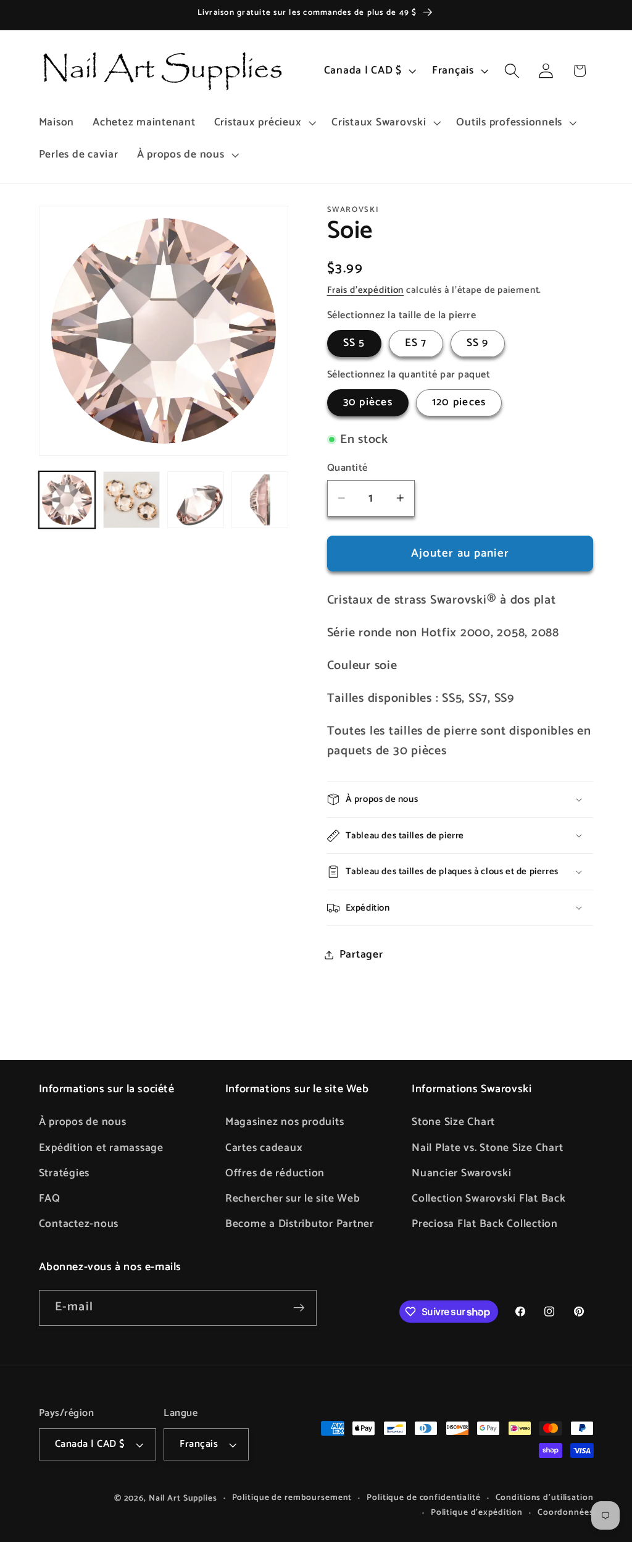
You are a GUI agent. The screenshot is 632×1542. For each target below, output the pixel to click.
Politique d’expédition (477, 1512)
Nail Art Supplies (183, 1498)
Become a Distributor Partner (299, 1223)
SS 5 (354, 343)
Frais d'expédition (365, 290)
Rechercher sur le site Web (292, 1198)
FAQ (49, 1198)
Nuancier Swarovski (462, 1173)
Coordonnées (566, 1512)
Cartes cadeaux (264, 1147)
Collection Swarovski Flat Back (489, 1198)
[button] (264, 123)
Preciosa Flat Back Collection (485, 1223)
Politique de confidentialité (424, 1497)
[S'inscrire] (299, 1308)
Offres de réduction (275, 1173)
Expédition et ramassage (101, 1147)
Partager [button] (361, 954)
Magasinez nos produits (284, 1122)
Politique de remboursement (292, 1497)
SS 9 (478, 343)
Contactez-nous (79, 1223)
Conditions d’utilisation (545, 1497)
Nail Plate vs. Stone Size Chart (487, 1147)
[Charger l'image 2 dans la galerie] (131, 499)
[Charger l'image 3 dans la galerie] (195, 499)
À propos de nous (83, 1122)
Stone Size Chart (453, 1122)
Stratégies (64, 1173)
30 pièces (368, 402)
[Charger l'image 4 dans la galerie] (259, 499)
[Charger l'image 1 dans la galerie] (67, 499)
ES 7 (416, 343)
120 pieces (459, 402)
